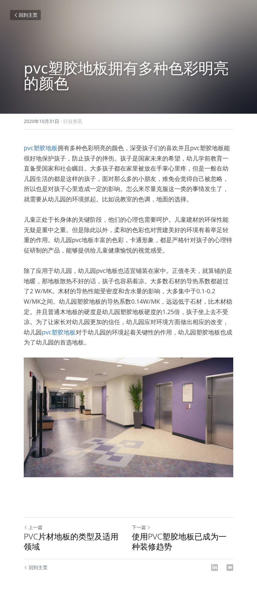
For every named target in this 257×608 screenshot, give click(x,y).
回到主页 (28, 15)
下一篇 (139, 527)
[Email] (230, 567)
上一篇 (35, 527)
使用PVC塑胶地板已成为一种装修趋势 (179, 541)
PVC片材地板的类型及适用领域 (71, 541)
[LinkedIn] (214, 567)
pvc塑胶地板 (41, 148)
